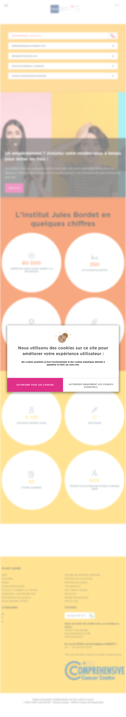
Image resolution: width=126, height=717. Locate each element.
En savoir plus (63, 371)
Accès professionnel (13, 586)
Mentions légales (61, 702)
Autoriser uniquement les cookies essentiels (91, 385)
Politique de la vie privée (79, 578)
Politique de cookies (76, 582)
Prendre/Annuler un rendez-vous (29, 46)
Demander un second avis (24, 56)
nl (3, 621)
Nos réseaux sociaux (76, 590)
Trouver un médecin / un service (27, 66)
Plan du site (71, 601)
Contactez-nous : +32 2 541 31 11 (26, 36)
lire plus (14, 188)
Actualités (7, 578)
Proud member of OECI (15, 601)
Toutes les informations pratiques (28, 76)
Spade (83, 702)
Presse (5, 582)
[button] (7, 144)
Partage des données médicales (82, 574)
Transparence (72, 586)
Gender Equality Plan (77, 597)
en (3, 613)
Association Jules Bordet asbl (18, 593)
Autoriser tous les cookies (35, 385)
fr (116, 5)
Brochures (70, 593)
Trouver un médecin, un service (19, 590)
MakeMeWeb (97, 702)
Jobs (4, 574)
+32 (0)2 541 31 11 (76, 615)
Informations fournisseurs (16, 597)
